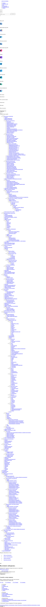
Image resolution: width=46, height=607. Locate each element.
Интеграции (4, 595)
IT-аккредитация (5, 601)
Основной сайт (5, 3)
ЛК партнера (4, 5)
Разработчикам (5, 593)
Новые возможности (6, 596)
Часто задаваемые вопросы (7, 594)
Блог (3, 4)
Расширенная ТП (5, 6)
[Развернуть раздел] (3, 116)
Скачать (3, 590)
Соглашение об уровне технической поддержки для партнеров (14, 600)
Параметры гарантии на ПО (7, 599)
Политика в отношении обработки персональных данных (29, 605)
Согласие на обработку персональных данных (9, 605)
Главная (3, 2)
